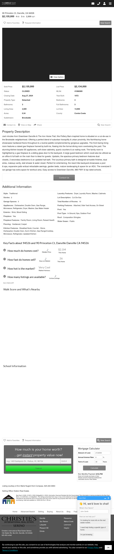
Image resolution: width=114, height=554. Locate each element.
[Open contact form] (93, 3)
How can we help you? (87, 516)
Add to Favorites (13, 23)
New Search (105, 23)
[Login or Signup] (104, 3)
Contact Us (11, 125)
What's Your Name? (86, 508)
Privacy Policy (93, 547)
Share (39, 125)
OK (108, 547)
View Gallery (58, 77)
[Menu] (110, 3)
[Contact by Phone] (98, 3)
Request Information (33, 23)
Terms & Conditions (10, 550)
